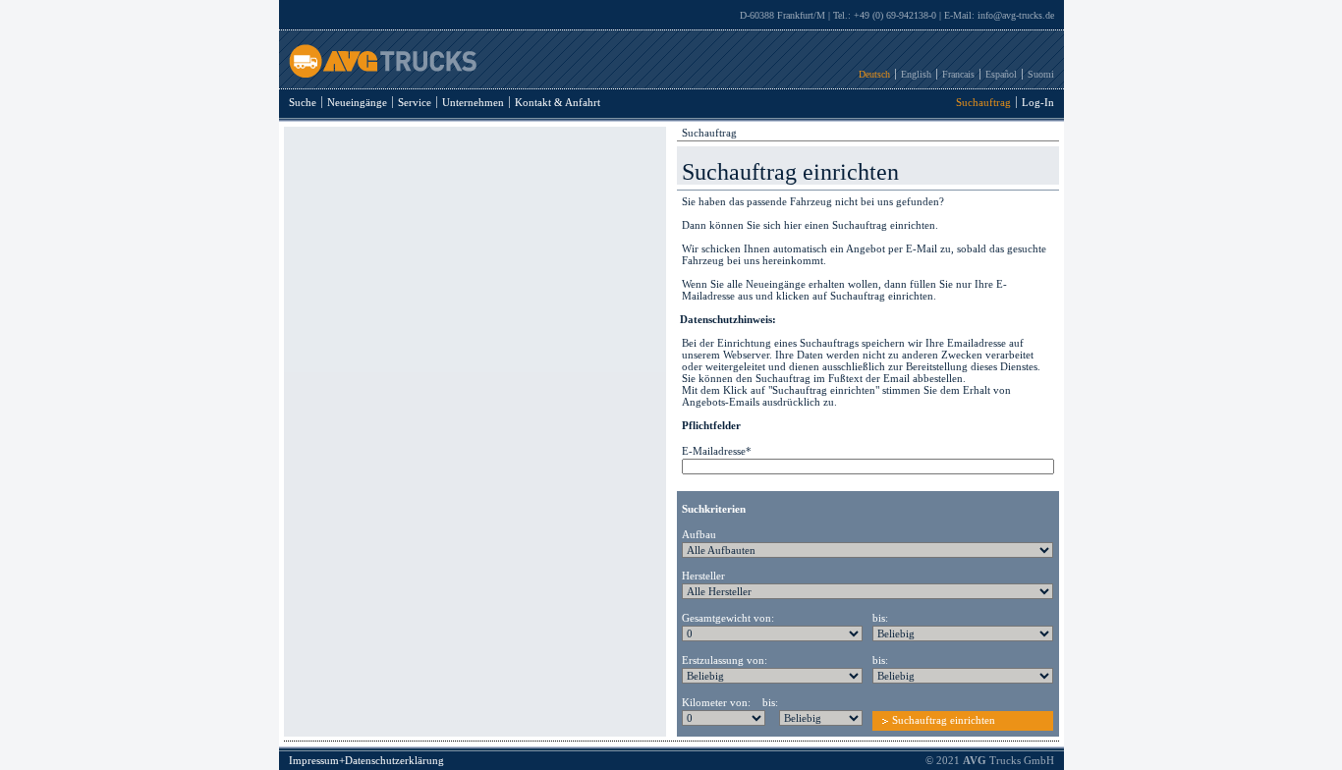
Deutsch (874, 74)
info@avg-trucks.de (1016, 15)
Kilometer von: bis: (730, 702)
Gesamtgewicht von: (728, 618)
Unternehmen (473, 102)
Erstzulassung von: (724, 660)
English (916, 74)
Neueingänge (357, 102)
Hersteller (703, 575)
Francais (958, 74)
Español (1001, 74)
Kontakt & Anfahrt (557, 102)
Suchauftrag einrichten (943, 720)
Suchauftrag (983, 102)
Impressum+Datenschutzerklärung (366, 760)
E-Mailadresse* (717, 451)
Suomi (1041, 74)
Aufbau (699, 534)
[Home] (377, 74)
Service (414, 102)
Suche (302, 102)
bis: (880, 618)
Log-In (1038, 102)
